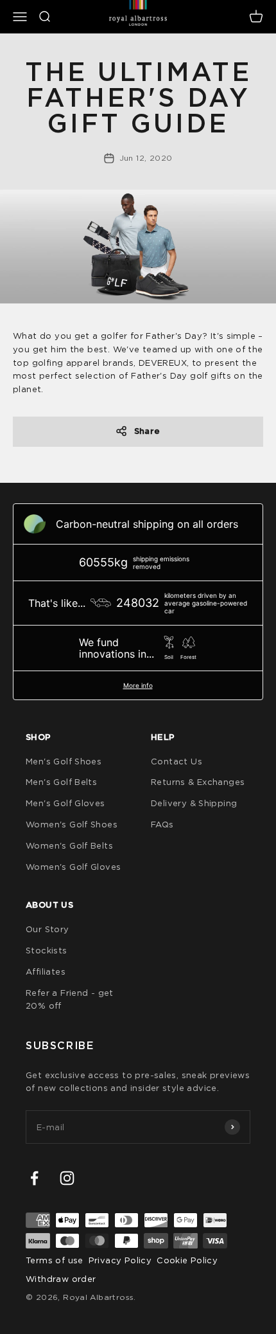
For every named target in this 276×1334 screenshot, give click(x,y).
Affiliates (45, 971)
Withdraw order (61, 1279)
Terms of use (54, 1260)
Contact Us (176, 761)
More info (138, 685)
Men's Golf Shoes (63, 761)
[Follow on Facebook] (34, 1178)
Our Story (47, 929)
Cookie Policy (187, 1260)
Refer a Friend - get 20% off (70, 999)
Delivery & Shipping (194, 803)
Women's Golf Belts (69, 845)
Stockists (46, 950)
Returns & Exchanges (198, 782)
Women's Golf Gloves (73, 866)
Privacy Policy (120, 1260)
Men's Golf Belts (61, 782)
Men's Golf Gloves (65, 803)
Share (147, 431)
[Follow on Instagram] (67, 1178)
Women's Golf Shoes (71, 824)
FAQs (162, 824)
